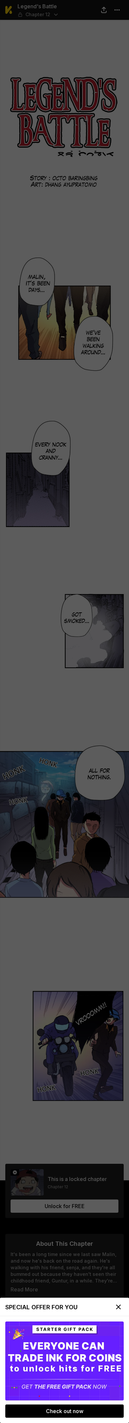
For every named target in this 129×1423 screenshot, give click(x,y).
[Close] (118, 1307)
